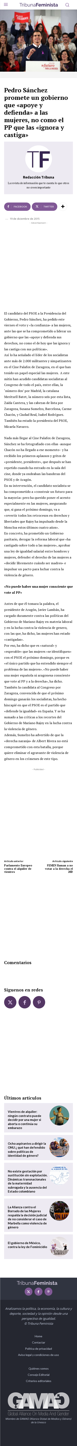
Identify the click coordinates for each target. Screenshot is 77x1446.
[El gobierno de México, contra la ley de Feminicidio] (59, 1247)
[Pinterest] (39, 1002)
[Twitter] (10, 1002)
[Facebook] (24, 1002)
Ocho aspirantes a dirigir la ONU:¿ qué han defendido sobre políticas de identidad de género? (27, 1150)
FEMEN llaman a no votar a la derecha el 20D (59, 868)
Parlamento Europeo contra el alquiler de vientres (18, 868)
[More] (63, 207)
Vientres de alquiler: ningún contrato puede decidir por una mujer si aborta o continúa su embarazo (24, 1120)
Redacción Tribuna (38, 177)
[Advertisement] (38, 265)
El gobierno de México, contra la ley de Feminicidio (27, 1245)
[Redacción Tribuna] (38, 158)
